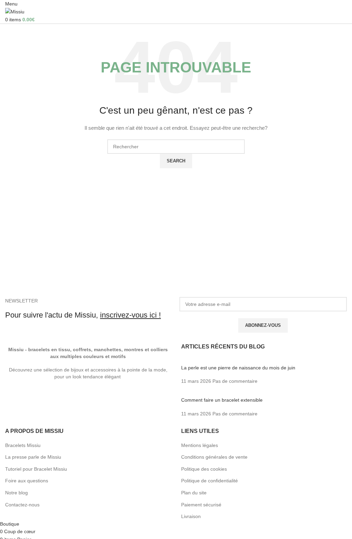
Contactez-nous (22, 504)
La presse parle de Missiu (33, 457)
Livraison (191, 516)
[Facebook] (13, 395)
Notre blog (16, 492)
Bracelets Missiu (23, 445)
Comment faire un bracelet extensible (222, 400)
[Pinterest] (88, 395)
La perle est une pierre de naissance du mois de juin (238, 367)
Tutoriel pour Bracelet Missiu (36, 469)
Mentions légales (199, 445)
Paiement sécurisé (201, 504)
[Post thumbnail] (241, 361)
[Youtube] (50, 395)
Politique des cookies (204, 469)
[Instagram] (69, 395)
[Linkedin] (125, 395)
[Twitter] (32, 395)
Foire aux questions (26, 480)
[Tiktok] (106, 395)
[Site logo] (14, 11)
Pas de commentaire (234, 381)
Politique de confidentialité (209, 480)
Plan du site (194, 492)
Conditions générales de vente (214, 457)
